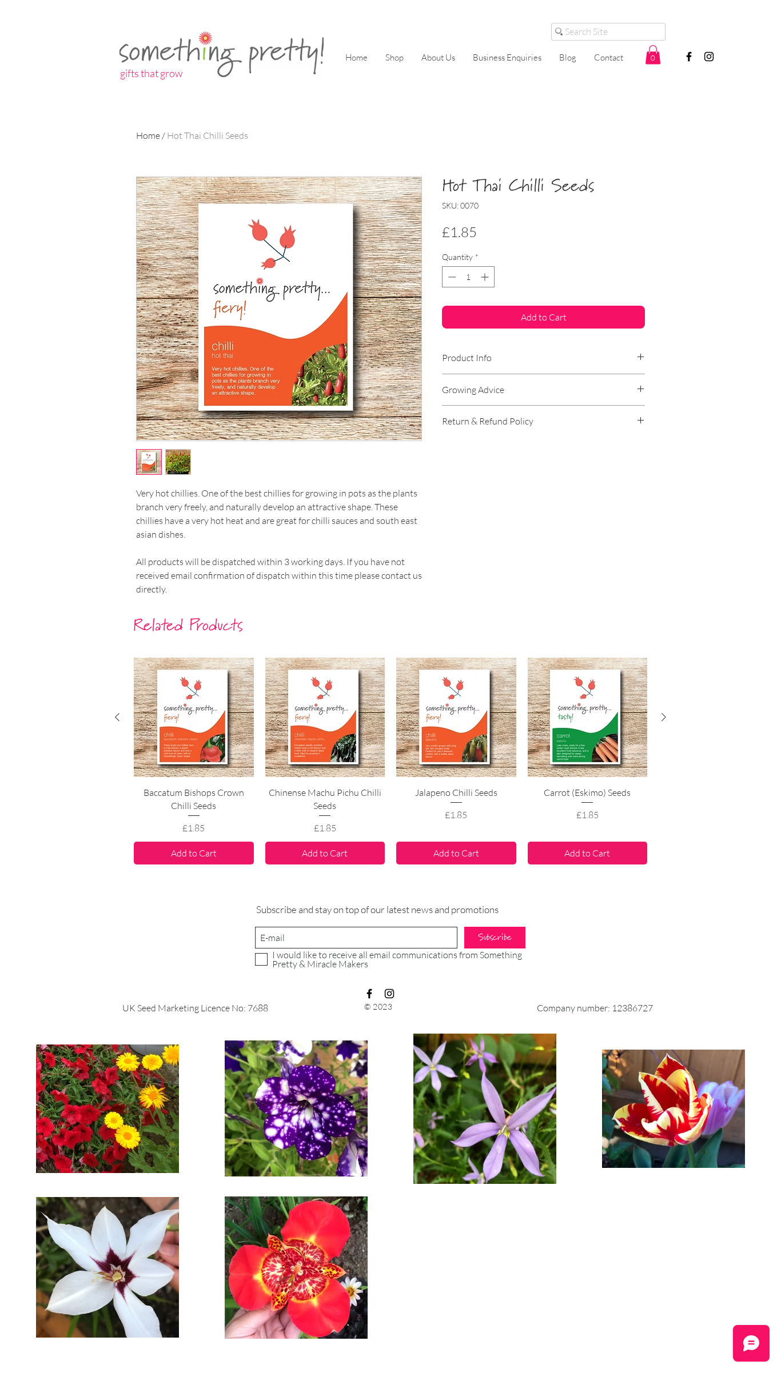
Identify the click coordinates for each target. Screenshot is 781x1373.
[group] (390, 761)
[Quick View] (194, 718)
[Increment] (486, 277)
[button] (653, 54)
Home (148, 135)
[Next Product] (664, 717)
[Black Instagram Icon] (709, 56)
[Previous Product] (117, 717)
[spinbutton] (468, 277)
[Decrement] (451, 277)
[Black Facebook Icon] (689, 56)
